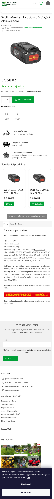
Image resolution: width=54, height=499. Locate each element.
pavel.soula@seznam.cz (14, 378)
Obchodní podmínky (9, 411)
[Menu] (48, 3)
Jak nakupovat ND (8, 404)
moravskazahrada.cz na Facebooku (19, 386)
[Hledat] (34, 3)
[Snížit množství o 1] (10, 101)
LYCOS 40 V (39, 249)
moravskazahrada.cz (13, 390)
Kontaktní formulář (8, 417)
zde (28, 477)
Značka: (12, 30)
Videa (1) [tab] (13, 224)
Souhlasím (26, 492)
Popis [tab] (6, 224)
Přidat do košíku (24, 99)
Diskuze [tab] (21, 224)
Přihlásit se (10, 359)
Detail (9, 204)
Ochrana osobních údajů (10, 414)
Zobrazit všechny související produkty (27, 216)
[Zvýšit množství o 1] (10, 98)
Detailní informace (8, 106)
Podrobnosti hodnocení (33, 28)
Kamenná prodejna (8, 401)
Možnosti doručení (34, 92)
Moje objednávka (8, 421)
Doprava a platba (8, 407)
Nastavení (26, 484)
